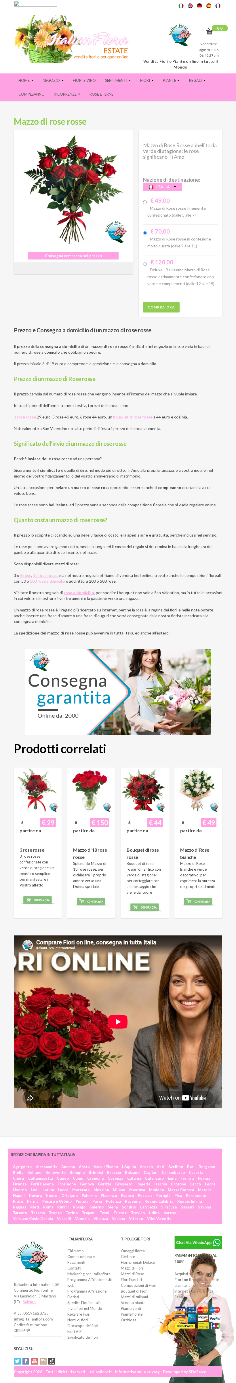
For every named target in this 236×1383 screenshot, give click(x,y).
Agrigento (22, 1166)
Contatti (74, 1268)
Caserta (196, 1172)
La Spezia (148, 1207)
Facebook (25, 1361)
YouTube (34, 1361)
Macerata (81, 1189)
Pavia (97, 1201)
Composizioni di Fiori (138, 1285)
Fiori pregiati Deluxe (138, 1262)
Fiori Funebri (131, 1279)
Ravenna (132, 1201)
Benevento (55, 1172)
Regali (196, 80)
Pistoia (82, 1201)
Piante (170, 80)
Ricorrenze (65, 94)
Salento (29, 1301)
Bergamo (207, 1166)
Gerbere (128, 1256)
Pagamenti (76, 1262)
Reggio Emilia (189, 1201)
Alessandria (46, 1166)
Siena (113, 1207)
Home (24, 80)
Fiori (145, 80)
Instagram (43, 1361)
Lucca (63, 1189)
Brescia (114, 1172)
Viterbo (136, 1218)
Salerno (97, 1207)
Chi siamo (75, 1251)
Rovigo (79, 1207)
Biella (18, 1172)
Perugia (163, 1195)
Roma (48, 1207)
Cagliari (151, 1172)
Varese (170, 1212)
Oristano (69, 1195)
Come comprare (81, 1256)
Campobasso (173, 1172)
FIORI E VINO (84, 80)
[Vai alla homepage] (73, 39)
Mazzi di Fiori (132, 1268)
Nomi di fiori (77, 1320)
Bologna (77, 1172)
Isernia (160, 1184)
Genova (87, 1184)
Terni (104, 1212)
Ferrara (187, 1178)
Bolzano (132, 1172)
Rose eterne (101, 94)
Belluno (34, 1172)
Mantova (137, 1189)
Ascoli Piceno (106, 1166)
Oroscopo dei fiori (82, 1325)
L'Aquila (129, 1166)
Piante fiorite (131, 1314)
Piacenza (109, 1195)
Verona (118, 1218)
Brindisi (96, 1172)
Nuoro (51, 1195)
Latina (48, 1189)
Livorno (20, 1189)
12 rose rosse (45, 575)
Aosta (84, 1166)
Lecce (210, 1184)
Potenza (113, 1201)
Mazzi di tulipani (134, 1297)
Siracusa (169, 1207)
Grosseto (123, 1184)
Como (78, 1178)
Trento (55, 1212)
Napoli (19, 1195)
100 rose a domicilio (47, 581)
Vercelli (64, 1218)
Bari (191, 1166)
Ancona (68, 1166)
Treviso (138, 1212)
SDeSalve (197, 1371)
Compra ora (161, 307)
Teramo (38, 1212)
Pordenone (196, 1195)
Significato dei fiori (82, 1337)
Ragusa (19, 1207)
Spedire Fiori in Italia (84, 1302)
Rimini (63, 1207)
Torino (72, 1212)
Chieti (18, 1178)
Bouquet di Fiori (134, 1291)
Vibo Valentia (159, 1218)
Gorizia (104, 1184)
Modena (156, 1189)
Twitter (17, 1361)
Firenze (20, 1184)
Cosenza (115, 1178)
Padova (127, 1195)
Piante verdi (131, 1308)
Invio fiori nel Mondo (84, 1308)
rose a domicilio (79, 592)
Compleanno (31, 94)
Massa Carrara (181, 1189)
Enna (172, 1178)
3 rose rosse (25, 416)
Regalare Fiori (78, 1314)
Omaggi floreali (133, 1251)
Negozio (52, 80)
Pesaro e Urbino (57, 1201)
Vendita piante (133, 1302)
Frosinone (67, 1184)
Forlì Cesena (42, 1184)
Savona (204, 1207)
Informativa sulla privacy (137, 1371)
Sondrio (129, 1207)
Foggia (204, 1178)
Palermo (89, 1195)
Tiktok (51, 1361)
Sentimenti (116, 80)
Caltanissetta (40, 1178)
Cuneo (63, 1178)
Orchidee (128, 1320)
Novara (35, 1195)
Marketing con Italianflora (89, 1274)
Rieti (34, 1207)
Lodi (35, 1189)
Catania (134, 1178)
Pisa (178, 1195)
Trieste (120, 1212)
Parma (32, 1201)
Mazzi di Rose (132, 1274)
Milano (119, 1189)
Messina (101, 1189)
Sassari (187, 1207)
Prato (18, 1201)
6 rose (25, 575)
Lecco (195, 1184)
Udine (154, 1212)
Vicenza (101, 1218)
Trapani (89, 1212)
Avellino (175, 1166)
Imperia (143, 1184)
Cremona (95, 1178)
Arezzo (146, 1166)
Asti (160, 1166)
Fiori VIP (74, 1331)
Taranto (20, 1212)
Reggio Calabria (158, 1201)
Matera (204, 1189)
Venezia (82, 1218)
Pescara (145, 1195)
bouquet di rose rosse (133, 416)
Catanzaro (154, 1178)
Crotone (178, 1184)
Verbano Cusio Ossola (33, 1218)
